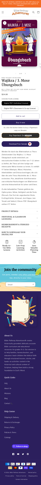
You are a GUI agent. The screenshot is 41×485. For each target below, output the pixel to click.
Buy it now (20, 122)
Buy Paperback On (16, 135)
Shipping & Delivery (11, 417)
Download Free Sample (18, 144)
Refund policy (32, 472)
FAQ (6, 383)
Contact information (22, 479)
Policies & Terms (10, 432)
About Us (7, 388)
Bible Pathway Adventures (18, 472)
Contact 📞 (8, 403)
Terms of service (21, 476)
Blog (6, 398)
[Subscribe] (33, 284)
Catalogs (7, 437)
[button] (2, 12)
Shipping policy (33, 476)
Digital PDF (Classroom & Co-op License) (20, 108)
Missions (7, 393)
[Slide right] (25, 73)
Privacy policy (9, 476)
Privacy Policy (9, 427)
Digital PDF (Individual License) (16, 103)
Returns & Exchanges (12, 422)
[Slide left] (15, 73)
